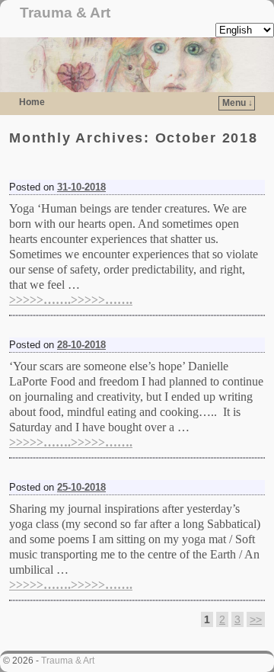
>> (256, 619)
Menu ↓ (237, 102)
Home (32, 102)
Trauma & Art (65, 13)
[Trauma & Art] (137, 64)
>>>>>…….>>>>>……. (70, 299)
